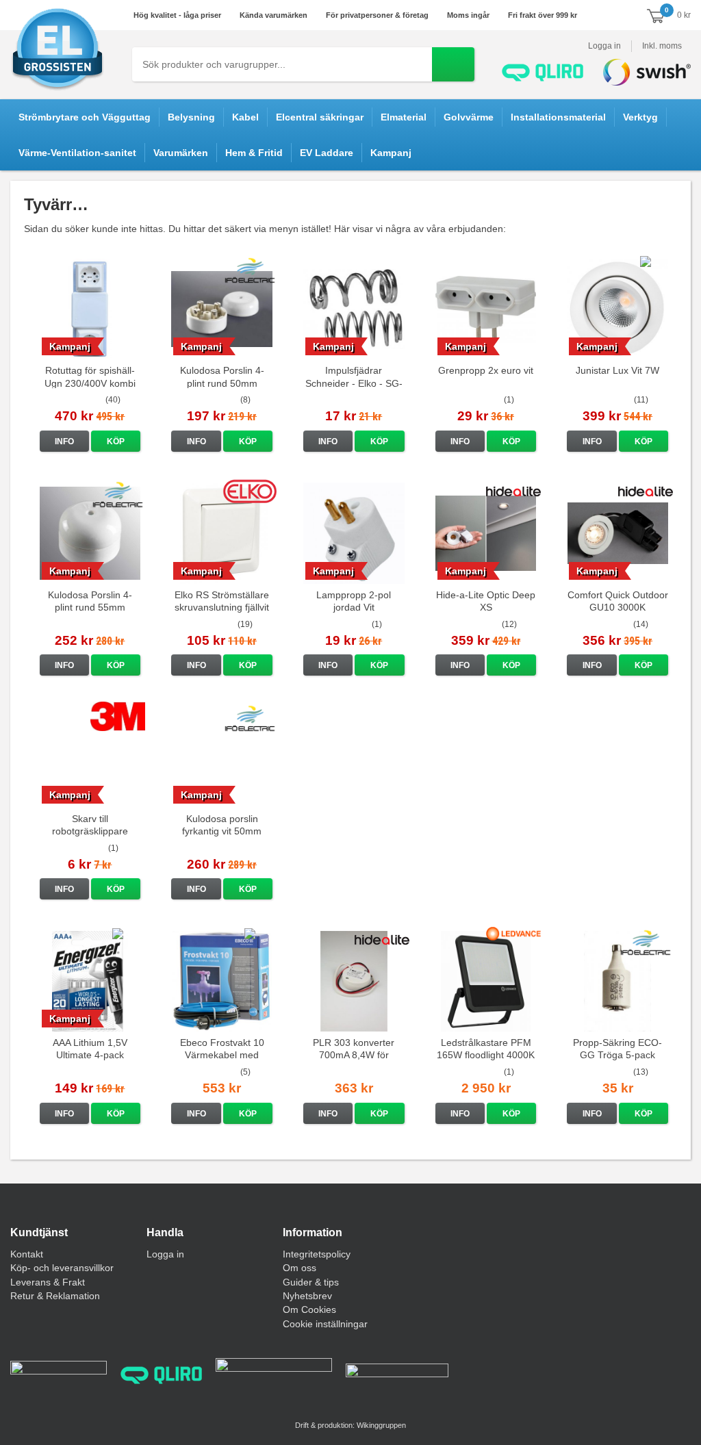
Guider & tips (311, 1282)
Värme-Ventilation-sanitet (77, 152)
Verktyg (640, 117)
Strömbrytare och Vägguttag (84, 117)
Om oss (299, 1267)
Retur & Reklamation (55, 1295)
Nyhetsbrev (307, 1295)
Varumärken (180, 152)
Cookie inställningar (325, 1323)
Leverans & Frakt (47, 1282)
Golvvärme (469, 117)
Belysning (191, 117)
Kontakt (26, 1254)
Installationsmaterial (558, 117)
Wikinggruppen (381, 1425)
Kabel (245, 117)
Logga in (604, 46)
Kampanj (390, 152)
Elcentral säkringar (320, 117)
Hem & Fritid (254, 152)
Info (64, 441)
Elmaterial (403, 117)
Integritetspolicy (316, 1254)
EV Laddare (326, 152)
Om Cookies (309, 1309)
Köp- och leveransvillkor (62, 1267)
